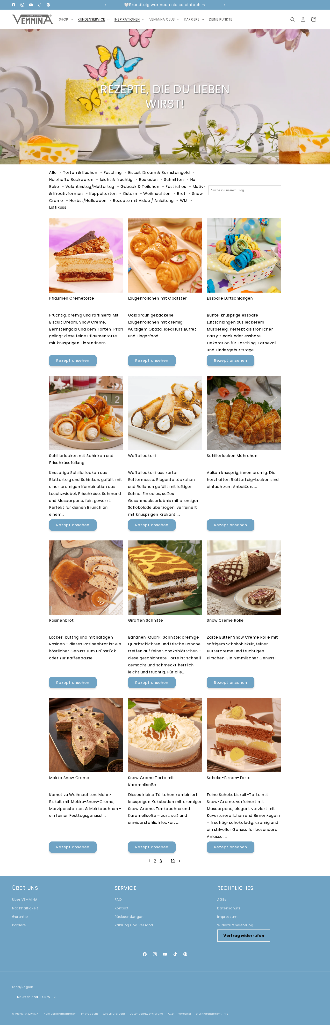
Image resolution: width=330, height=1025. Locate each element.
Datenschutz (229, 908)
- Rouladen (147, 179)
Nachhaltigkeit (25, 908)
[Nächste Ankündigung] (224, 4)
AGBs (221, 899)
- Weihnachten (155, 193)
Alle (53, 172)
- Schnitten (172, 179)
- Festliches (174, 186)
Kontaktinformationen (60, 1014)
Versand (184, 1014)
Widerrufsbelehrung (235, 925)
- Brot (179, 193)
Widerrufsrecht (114, 1014)
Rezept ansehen (72, 360)
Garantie (20, 916)
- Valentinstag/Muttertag (88, 186)
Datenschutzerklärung (146, 1014)
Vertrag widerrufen (243, 935)
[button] (65, 19)
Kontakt (122, 908)
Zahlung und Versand (134, 925)
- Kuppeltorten (101, 193)
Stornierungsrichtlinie (211, 1014)
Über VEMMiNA (24, 899)
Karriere (19, 925)
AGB (171, 1014)
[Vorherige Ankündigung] (105, 4)
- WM (181, 200)
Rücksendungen (129, 916)
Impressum (227, 916)
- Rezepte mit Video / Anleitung (141, 200)
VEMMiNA (31, 1014)
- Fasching (111, 172)
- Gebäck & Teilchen (138, 186)
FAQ (118, 899)
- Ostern (128, 193)
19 (173, 861)
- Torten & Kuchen (78, 172)
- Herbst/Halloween (86, 200)
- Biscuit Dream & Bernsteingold (157, 172)
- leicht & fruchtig (114, 179)
